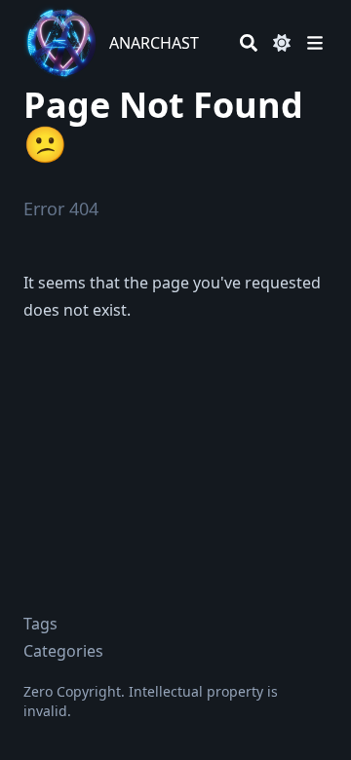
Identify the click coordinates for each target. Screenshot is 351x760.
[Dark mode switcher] (282, 43)
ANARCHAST (154, 43)
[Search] (248, 43)
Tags (40, 623)
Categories (63, 651)
